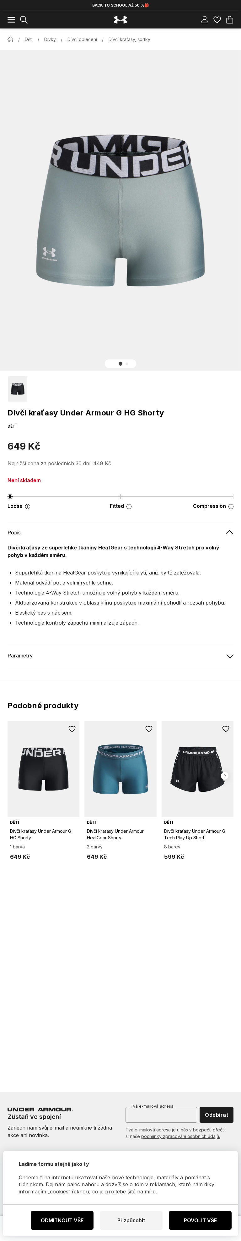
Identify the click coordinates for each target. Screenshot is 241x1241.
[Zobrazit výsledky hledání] (24, 19)
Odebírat (216, 1115)
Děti (29, 39)
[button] (120, 364)
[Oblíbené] (217, 19)
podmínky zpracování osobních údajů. (180, 1136)
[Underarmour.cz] (120, 20)
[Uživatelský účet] (204, 19)
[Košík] (229, 19)
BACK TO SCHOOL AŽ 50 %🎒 (120, 5)
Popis (14, 532)
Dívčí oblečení (82, 39)
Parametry (20, 655)
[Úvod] (10, 39)
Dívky (50, 39)
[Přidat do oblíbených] (72, 729)
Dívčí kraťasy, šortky (129, 39)
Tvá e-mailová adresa (152, 1106)
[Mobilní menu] (11, 19)
